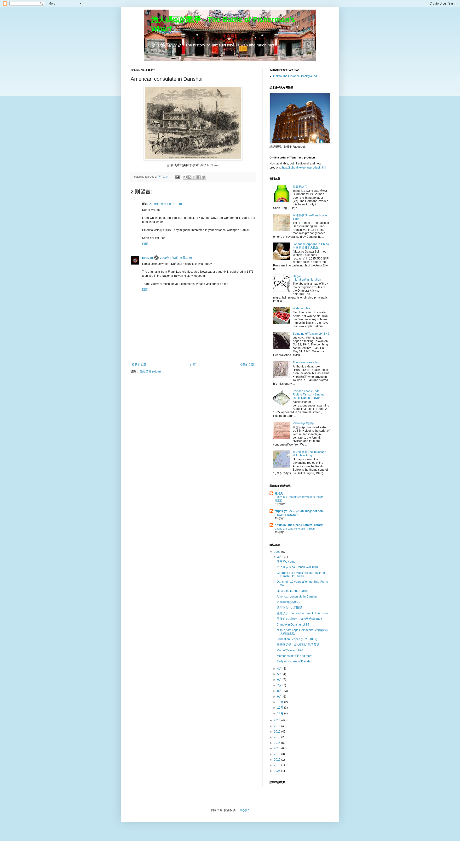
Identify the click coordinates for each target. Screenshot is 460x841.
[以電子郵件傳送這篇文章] (185, 177)
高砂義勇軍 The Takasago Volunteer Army (309, 453)
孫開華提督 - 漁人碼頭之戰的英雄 (298, 644)
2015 (277, 748)
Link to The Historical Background (295, 76)
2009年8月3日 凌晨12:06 (176, 258)
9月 (279, 696)
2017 (277, 759)
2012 (277, 731)
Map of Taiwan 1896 (290, 650)
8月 (279, 691)
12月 (280, 713)
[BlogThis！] (189, 177)
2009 (277, 551)
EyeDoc (147, 258)
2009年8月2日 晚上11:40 (165, 204)
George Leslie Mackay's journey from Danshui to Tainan (301, 574)
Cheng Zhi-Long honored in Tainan (295, 528)
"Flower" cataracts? (286, 514)
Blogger (243, 810)
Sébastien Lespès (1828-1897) (297, 639)
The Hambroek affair (306, 362)
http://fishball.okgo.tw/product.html (304, 167)
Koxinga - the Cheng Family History (299, 525)
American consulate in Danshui (297, 596)
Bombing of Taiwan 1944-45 (311, 333)
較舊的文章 (247, 364)
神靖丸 (279, 493)
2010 (277, 720)
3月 (279, 557)
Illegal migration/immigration (307, 278)
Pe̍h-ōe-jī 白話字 (303, 423)
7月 (279, 685)
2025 (277, 771)
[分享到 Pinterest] (203, 177)
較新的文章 (139, 364)
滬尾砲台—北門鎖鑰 (290, 607)
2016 (277, 754)
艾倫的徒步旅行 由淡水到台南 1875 (299, 619)
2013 (277, 737)
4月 (279, 668)
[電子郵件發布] (177, 176)
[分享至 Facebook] (198, 177)
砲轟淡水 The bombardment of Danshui (302, 613)
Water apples (301, 308)
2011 (277, 726)
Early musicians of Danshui (294, 661)
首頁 (193, 364)
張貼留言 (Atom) (150, 371)
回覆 (145, 244)
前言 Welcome (286, 561)
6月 (279, 679)
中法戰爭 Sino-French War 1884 (297, 567)
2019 (277, 765)
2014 (277, 743)
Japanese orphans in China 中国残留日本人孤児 (311, 246)
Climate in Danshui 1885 (293, 624)
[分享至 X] (194, 177)
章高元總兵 (300, 186)
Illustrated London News (292, 591)
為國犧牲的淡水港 (288, 602)
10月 (280, 702)
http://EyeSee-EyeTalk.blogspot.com (299, 511)
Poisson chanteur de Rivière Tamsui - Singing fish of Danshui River (309, 394)
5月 (279, 674)
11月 (280, 707)
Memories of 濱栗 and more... (296, 656)
